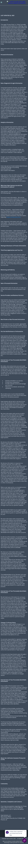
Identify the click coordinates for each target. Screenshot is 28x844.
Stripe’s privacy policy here (13, 217)
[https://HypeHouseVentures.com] (17, 2)
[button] (1, 2)
